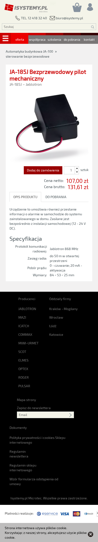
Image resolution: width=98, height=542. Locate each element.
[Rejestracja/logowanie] (89, 6)
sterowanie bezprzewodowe (27, 56)
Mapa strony (26, 400)
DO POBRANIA (55, 197)
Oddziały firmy (60, 299)
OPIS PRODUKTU (25, 197)
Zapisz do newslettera (34, 408)
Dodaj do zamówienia (43, 170)
